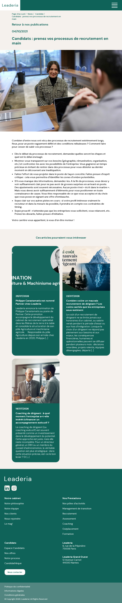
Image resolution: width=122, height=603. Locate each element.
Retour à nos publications (30, 24)
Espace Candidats (14, 548)
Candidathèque (13, 563)
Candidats (10, 542)
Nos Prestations (71, 498)
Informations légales (14, 590)
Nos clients (10, 513)
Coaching (67, 523)
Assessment (69, 518)
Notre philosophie (14, 503)
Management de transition (76, 508)
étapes (99, 153)
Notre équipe (11, 508)
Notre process (12, 558)
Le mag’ (8, 523)
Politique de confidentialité (17, 586)
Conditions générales (14, 595)
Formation (68, 533)
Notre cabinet (12, 498)
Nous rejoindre (12, 518)
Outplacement (70, 528)
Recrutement (69, 513)
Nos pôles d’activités (73, 503)
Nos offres (9, 553)
